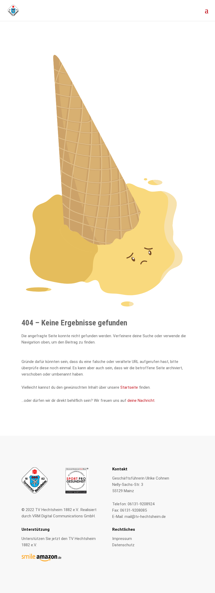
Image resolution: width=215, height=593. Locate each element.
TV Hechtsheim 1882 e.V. (57, 509)
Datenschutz (123, 545)
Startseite (129, 387)
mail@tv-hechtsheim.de (145, 516)
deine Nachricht (140, 400)
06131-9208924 (141, 504)
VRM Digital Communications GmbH (63, 516)
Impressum (122, 538)
